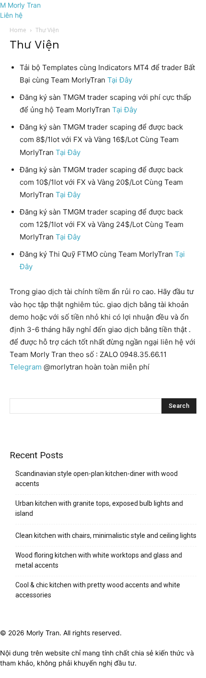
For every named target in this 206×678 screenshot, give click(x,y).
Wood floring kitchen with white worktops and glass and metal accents (98, 560)
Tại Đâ (66, 236)
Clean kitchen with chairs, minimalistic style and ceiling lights (105, 535)
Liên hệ (11, 15)
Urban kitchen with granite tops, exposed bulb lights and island (99, 508)
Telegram (27, 366)
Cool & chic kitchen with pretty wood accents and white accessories (97, 590)
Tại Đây (119, 79)
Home (18, 30)
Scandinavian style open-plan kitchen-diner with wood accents (96, 479)
